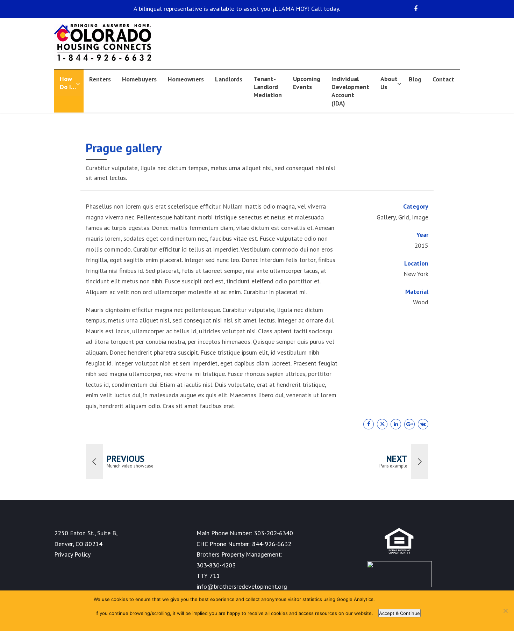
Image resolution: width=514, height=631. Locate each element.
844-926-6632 (271, 544)
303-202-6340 (273, 533)
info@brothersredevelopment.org (242, 586)
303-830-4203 (216, 565)
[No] (505, 610)
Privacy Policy (72, 554)
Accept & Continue (399, 613)
